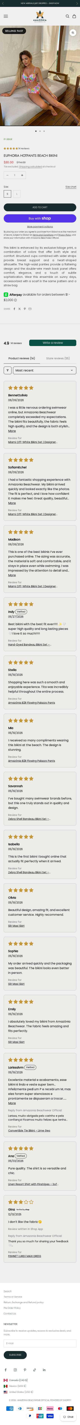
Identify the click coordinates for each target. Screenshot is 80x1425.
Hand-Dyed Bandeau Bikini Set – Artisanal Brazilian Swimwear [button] (29, 645)
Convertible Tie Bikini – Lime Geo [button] (29, 1130)
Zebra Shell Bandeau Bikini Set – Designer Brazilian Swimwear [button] (28, 819)
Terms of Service (13, 1296)
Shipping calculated (30, 166)
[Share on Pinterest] (24, 308)
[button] (11, 148)
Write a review (53, 343)
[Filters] (8, 370)
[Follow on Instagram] (15, 1370)
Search (8, 1291)
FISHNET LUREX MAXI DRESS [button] (24, 1256)
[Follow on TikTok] (34, 1370)
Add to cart (40, 207)
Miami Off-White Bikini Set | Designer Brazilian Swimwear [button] (32, 442)
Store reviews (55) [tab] (58, 358)
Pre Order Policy (12, 1308)
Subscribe (15, 1354)
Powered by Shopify (60, 1400)
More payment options (40, 226)
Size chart (70, 186)
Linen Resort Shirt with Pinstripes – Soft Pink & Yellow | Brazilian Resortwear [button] (33, 1184)
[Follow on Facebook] (5, 1370)
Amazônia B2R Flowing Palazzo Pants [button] (31, 703)
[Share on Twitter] (19, 308)
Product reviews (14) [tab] (22, 358)
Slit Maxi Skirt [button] (16, 926)
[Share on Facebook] (14, 308)
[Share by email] (29, 308)
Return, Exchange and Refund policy (24, 1302)
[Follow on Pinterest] (25, 1370)
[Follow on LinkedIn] (44, 1370)
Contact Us (10, 1313)
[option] (40, 1380)
